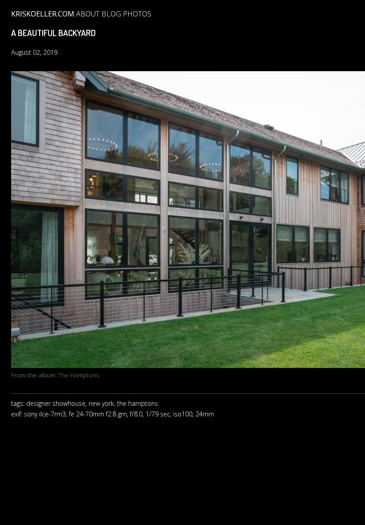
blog (111, 14)
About (88, 14)
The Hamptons (78, 375)
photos (137, 14)
